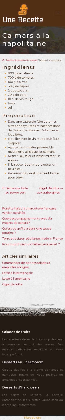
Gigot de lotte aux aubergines (48, 190)
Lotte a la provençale (17, 273)
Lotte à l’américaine (16, 278)
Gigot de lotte (12, 284)
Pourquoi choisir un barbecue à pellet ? (31, 244)
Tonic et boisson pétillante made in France (32, 238)
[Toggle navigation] (58, 13)
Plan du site (32, 417)
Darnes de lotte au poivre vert (16, 190)
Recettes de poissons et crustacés (21, 60)
